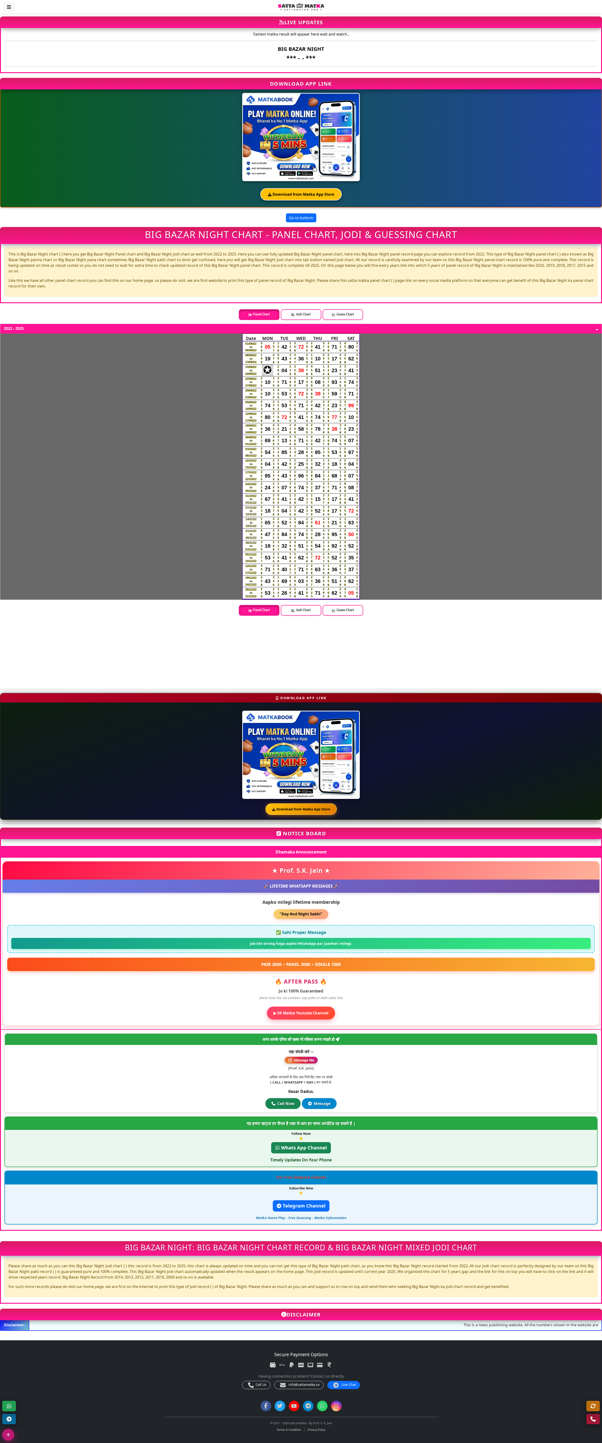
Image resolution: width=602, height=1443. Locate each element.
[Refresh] (593, 1406)
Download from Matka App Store (303, 194)
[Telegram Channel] (9, 1419)
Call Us (260, 1384)
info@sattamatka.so (304, 1384)
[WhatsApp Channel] (322, 1406)
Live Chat (348, 1384)
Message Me (304, 1060)
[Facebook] (266, 1406)
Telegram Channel (303, 1206)
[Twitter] (280, 1406)
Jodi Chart (303, 314)
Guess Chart (345, 314)
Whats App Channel (303, 1148)
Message (322, 1103)
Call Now (285, 1103)
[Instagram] (336, 1406)
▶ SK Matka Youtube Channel (301, 1013)
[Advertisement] (141, 652)
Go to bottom (301, 217)
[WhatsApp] (9, 1406)
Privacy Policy (316, 1429)
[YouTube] (294, 1406)
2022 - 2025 (14, 328)
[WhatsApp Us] (593, 1419)
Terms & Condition (289, 1429)
